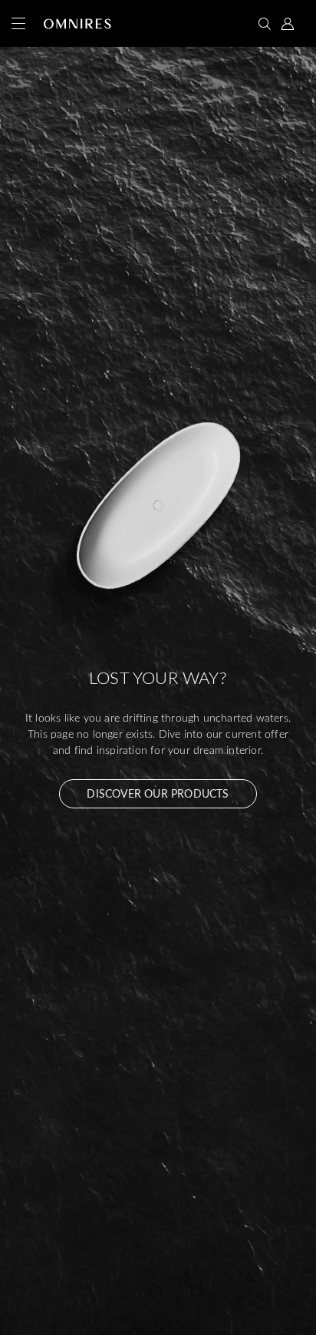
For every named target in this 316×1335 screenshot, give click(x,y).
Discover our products (158, 793)
